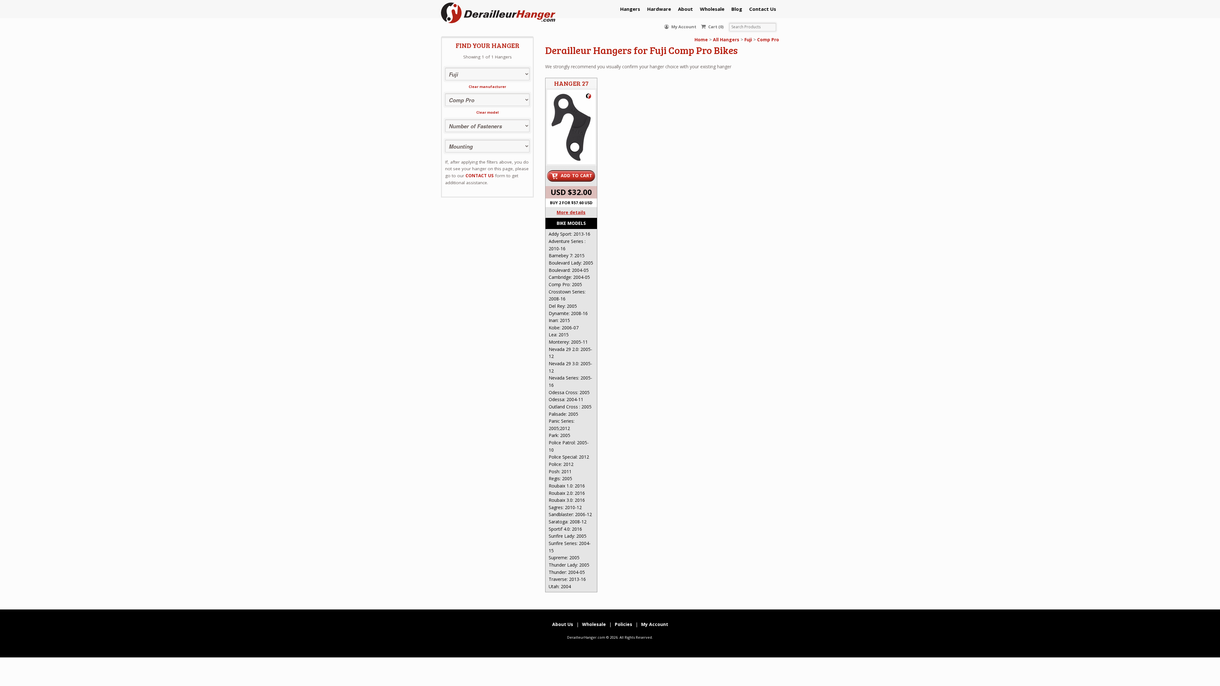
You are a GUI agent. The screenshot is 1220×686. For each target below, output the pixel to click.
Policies (623, 624)
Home (701, 40)
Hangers (630, 9)
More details (571, 212)
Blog (736, 9)
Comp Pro (768, 40)
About (685, 9)
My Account (683, 27)
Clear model (487, 112)
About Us (562, 624)
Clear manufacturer (487, 86)
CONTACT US (479, 175)
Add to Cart (577, 175)
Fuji (748, 40)
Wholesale (712, 9)
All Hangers (726, 40)
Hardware (659, 9)
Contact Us (762, 9)
